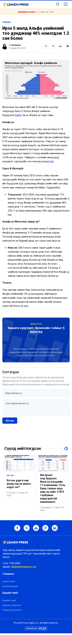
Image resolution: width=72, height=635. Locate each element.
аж (41, 198)
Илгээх (10, 420)
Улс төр (10, 475)
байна (18, 115)
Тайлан (6, 22)
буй (52, 161)
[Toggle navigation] (66, 4)
